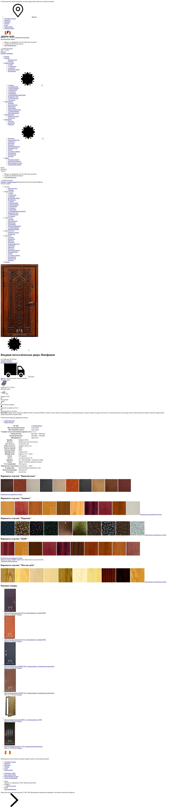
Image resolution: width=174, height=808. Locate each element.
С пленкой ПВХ (13, 87)
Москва (3, 378)
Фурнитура (11, 118)
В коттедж (25, 138)
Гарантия (7, 20)
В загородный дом (13, 140)
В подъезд (11, 145)
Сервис (6, 158)
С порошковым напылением (17, 95)
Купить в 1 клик (12, 362)
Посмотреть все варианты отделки (11, 494)
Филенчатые (12, 71)
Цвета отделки (8, 422)
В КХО (10, 150)
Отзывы (6, 23)
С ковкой (25, 85)
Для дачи (11, 121)
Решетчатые (11, 106)
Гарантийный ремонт (14, 164)
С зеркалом (11, 68)
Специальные (8, 101)
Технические (12, 155)
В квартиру (11, 123)
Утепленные (12, 108)
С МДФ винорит (13, 98)
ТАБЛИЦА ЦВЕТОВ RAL (9, 561)
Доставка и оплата (10, 18)
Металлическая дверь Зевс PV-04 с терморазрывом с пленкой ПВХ (25, 613)
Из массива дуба (13, 96)
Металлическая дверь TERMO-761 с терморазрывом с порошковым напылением (29, 693)
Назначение (8, 119)
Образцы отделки (13, 116)
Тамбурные (11, 141)
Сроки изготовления (14, 161)
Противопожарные (14, 146)
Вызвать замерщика (7, 53)
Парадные (11, 143)
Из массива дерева (13, 69)
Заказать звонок (9, 28)
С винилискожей (13, 88)
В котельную (12, 153)
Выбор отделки (9, 63)
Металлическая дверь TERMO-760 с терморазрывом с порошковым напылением (29, 666)
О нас (6, 25)
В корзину (4, 362)
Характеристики (9, 421)
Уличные (11, 156)
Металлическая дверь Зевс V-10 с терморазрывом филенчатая (23, 746)
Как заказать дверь (10, 775)
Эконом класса (12, 60)
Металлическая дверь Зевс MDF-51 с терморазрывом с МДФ (23, 720)
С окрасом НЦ (12, 90)
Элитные (11, 61)
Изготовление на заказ (15, 163)
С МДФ (10, 64)
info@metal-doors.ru (10, 45)
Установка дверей (13, 159)
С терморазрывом (13, 111)
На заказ (7, 262)
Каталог (6, 56)
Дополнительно (9, 114)
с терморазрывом (36, 426)
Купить (19, 614)
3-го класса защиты (14, 151)
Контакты (7, 22)
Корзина (3, 52)
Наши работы (8, 27)
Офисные (11, 124)
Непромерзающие (13, 113)
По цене (6, 58)
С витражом (11, 92)
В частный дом (12, 148)
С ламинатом (12, 66)
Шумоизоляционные (14, 110)
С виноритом (12, 93)
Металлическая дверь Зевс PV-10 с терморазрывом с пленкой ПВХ (25, 639)
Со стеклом (11, 100)
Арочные (11, 103)
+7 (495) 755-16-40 (6, 48)
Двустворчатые (12, 105)
